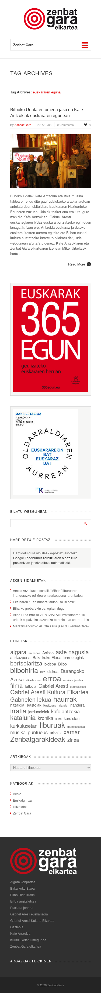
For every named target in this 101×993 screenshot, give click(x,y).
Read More (76, 264)
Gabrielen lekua (30, 699)
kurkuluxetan (23, 725)
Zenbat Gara (22, 813)
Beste (17, 793)
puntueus (38, 732)
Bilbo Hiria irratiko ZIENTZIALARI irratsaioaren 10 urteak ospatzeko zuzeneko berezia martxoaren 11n (51, 617)
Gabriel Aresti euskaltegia (29, 914)
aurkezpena (20, 657)
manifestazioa (76, 727)
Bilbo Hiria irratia (22, 894)
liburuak (52, 724)
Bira (42, 672)
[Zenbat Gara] (51, 28)
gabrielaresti (78, 687)
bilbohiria (24, 670)
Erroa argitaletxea (23, 901)
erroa (52, 677)
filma (16, 685)
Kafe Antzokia (20, 933)
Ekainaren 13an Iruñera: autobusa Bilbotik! (44, 601)
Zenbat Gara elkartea (25, 946)
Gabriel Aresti (53, 685)
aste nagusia (72, 652)
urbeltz (55, 732)
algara (18, 652)
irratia (18, 710)
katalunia (23, 717)
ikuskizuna (49, 705)
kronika (45, 717)
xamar (72, 732)
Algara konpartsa (22, 881)
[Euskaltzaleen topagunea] (50, 390)
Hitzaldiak (20, 806)
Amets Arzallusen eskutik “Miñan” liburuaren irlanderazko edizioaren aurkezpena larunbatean (49, 593)
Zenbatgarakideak (37, 739)
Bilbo (62, 664)
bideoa (50, 664)
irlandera (77, 705)
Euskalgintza (22, 800)
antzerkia (34, 653)
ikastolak (33, 705)
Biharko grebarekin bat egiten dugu (39, 608)
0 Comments (65, 124)
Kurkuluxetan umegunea (28, 939)
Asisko (48, 652)
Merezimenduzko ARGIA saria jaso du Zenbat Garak (51, 626)
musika (18, 732)
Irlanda (62, 705)
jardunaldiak (38, 711)
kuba (58, 719)
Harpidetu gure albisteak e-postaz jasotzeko (45, 553)
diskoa (52, 671)
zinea (73, 739)
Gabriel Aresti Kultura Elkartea (49, 692)
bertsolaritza (26, 663)
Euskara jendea (21, 907)
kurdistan (71, 718)
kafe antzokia (65, 711)
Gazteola (16, 927)
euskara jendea (73, 680)
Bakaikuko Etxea (47, 657)
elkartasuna (33, 680)
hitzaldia (17, 705)
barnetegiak (74, 657)
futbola (30, 686)
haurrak (65, 699)
